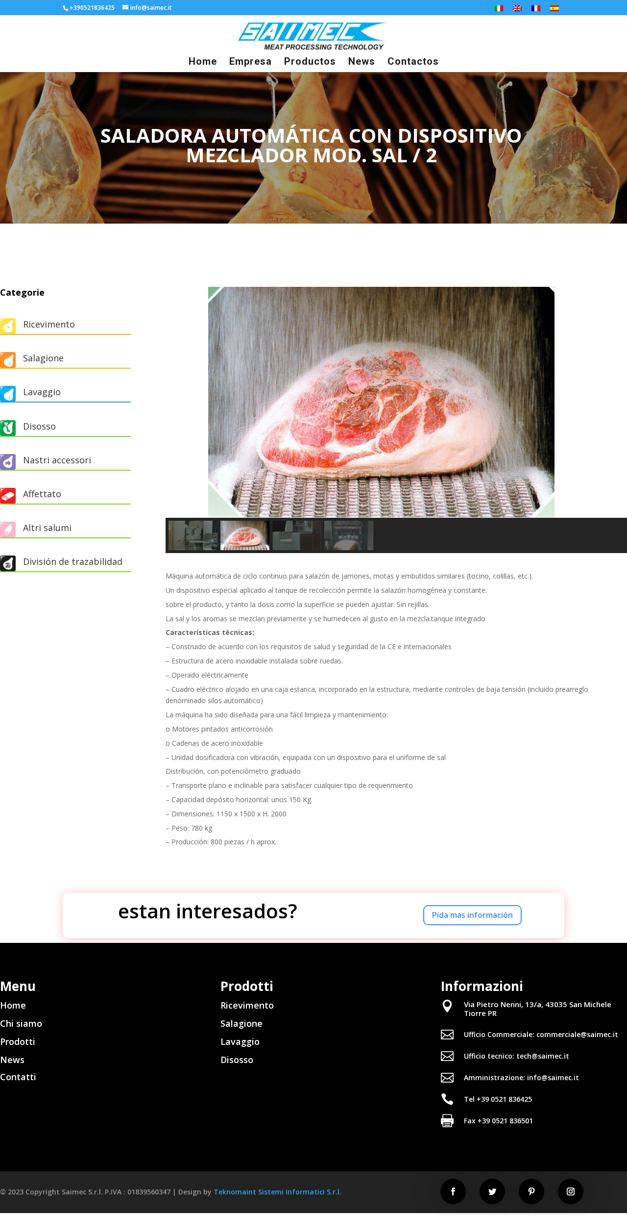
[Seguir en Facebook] (453, 1191)
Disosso (236, 1059)
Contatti (18, 1077)
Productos (310, 62)
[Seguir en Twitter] (492, 1191)
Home (203, 62)
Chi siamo (21, 1023)
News (361, 62)
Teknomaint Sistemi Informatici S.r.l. (277, 1191)
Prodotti (17, 1041)
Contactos (413, 62)
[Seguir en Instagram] (570, 1191)
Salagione (43, 358)
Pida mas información (472, 915)
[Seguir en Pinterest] (531, 1191)
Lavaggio (240, 1041)
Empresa (250, 62)
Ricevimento (247, 1005)
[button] (181, 402)
